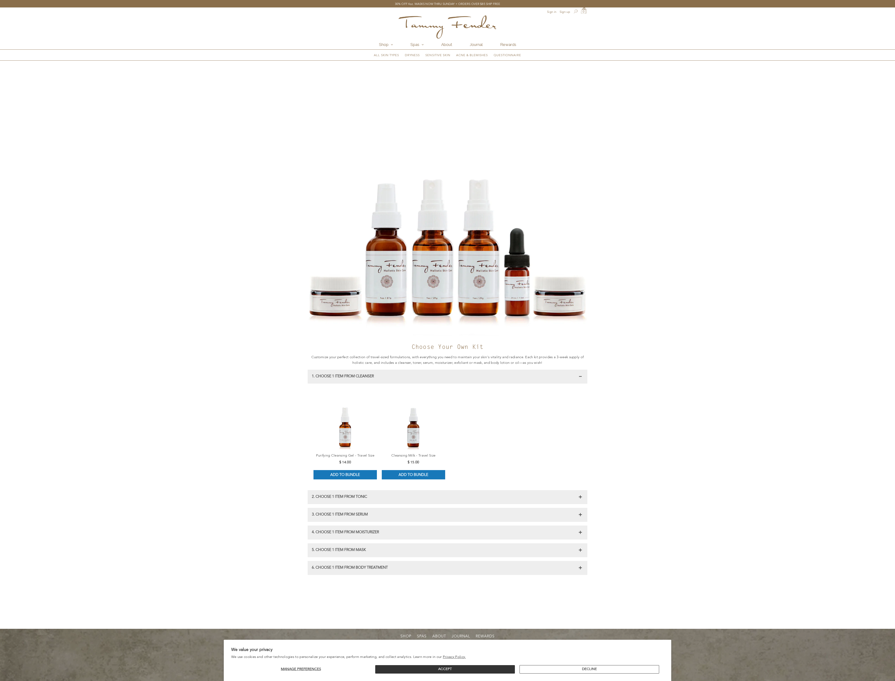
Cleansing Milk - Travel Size (413, 455)
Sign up (565, 12)
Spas (422, 636)
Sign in (551, 12)
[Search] (575, 12)
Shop (405, 636)
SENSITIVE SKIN (437, 55)
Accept (445, 669)
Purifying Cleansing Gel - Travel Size (345, 455)
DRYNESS (412, 55)
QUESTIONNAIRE (507, 55)
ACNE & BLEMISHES (472, 55)
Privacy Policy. (454, 657)
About (439, 636)
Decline (589, 669)
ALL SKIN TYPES (386, 55)
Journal (461, 636)
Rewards (485, 636)
